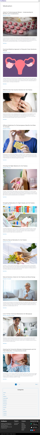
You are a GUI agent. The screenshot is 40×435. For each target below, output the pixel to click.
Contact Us (23, 424)
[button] (39, 1)
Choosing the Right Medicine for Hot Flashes (15, 166)
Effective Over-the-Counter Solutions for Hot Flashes (17, 90)
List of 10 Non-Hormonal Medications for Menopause (17, 314)
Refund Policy (24, 427)
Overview (4, 405)
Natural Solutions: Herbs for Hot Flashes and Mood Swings (19, 277)
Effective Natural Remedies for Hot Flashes (15, 240)
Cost (4, 394)
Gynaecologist (5, 398)
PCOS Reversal (16, 423)
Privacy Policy (24, 425)
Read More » (5, 43)
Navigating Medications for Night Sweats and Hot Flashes (19, 203)
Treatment (5, 413)
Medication (4, 15)
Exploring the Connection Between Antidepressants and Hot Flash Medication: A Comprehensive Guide (19, 350)
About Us (23, 423)
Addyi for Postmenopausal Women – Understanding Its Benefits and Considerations (18, 12)
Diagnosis (4, 396)
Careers (4, 392)
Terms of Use (23, 426)
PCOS (4, 409)
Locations (23, 428)
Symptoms (5, 411)
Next (36, 384)
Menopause (8, 315)
